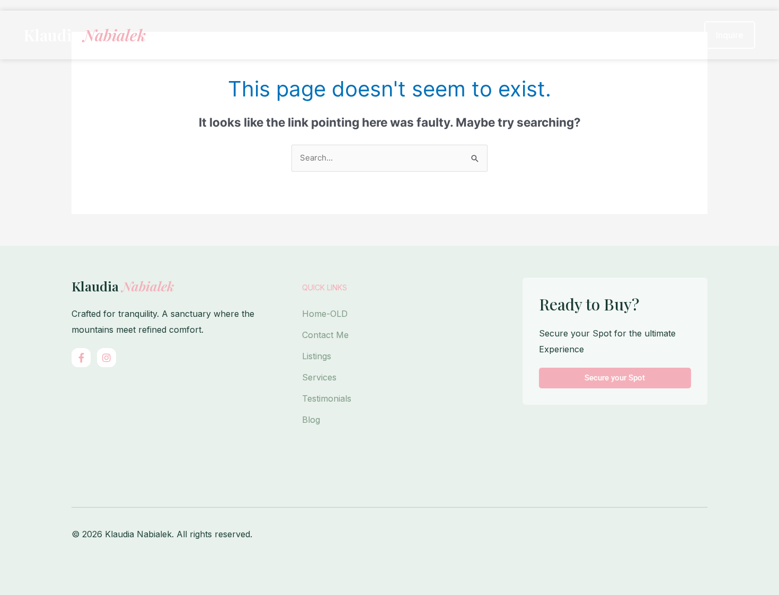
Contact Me (325, 335)
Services (319, 377)
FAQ (674, 35)
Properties (457, 35)
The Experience (547, 35)
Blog (311, 419)
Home (398, 35)
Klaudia (85, 35)
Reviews (623, 35)
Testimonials (326, 398)
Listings (316, 356)
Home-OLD (325, 313)
